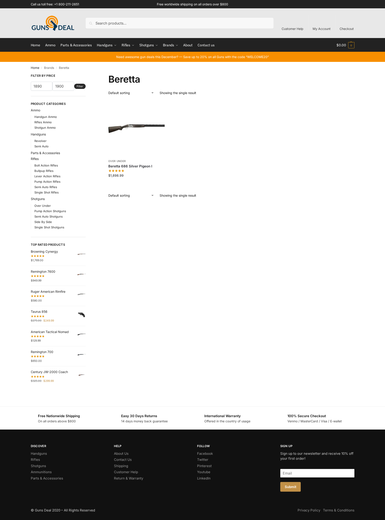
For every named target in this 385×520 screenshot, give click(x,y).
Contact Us (123, 459)
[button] (345, 45)
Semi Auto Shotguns (48, 216)
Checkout (347, 29)
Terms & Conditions (338, 510)
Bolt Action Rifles (46, 165)
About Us (121, 453)
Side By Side (43, 222)
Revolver (40, 141)
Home (35, 68)
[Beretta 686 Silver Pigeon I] (136, 129)
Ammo (35, 110)
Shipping (121, 466)
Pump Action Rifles (47, 181)
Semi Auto (41, 146)
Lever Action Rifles (47, 176)
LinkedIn (204, 478)
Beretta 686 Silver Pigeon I (130, 166)
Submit (290, 487)
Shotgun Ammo (45, 127)
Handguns (38, 134)
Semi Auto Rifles (45, 187)
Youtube (203, 472)
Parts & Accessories (45, 153)
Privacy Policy (309, 510)
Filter (80, 86)
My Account (322, 29)
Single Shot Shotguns (49, 227)
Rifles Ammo (43, 122)
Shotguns (38, 199)
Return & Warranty (128, 478)
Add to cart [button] (136, 185)
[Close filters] (87, 76)
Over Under (117, 161)
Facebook (205, 453)
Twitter (202, 459)
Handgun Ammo (45, 117)
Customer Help (292, 29)
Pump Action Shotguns (50, 211)
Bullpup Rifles (43, 171)
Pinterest (204, 466)
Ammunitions (41, 472)
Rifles (35, 159)
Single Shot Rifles (46, 192)
